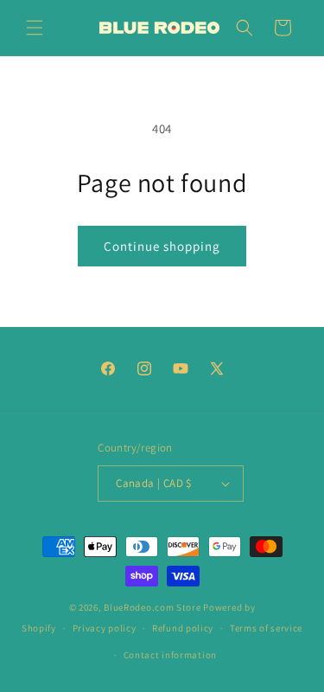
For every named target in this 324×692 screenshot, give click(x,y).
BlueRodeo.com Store (152, 607)
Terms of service (266, 628)
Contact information (170, 655)
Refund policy (182, 628)
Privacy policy (105, 628)
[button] (35, 28)
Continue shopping (162, 246)
